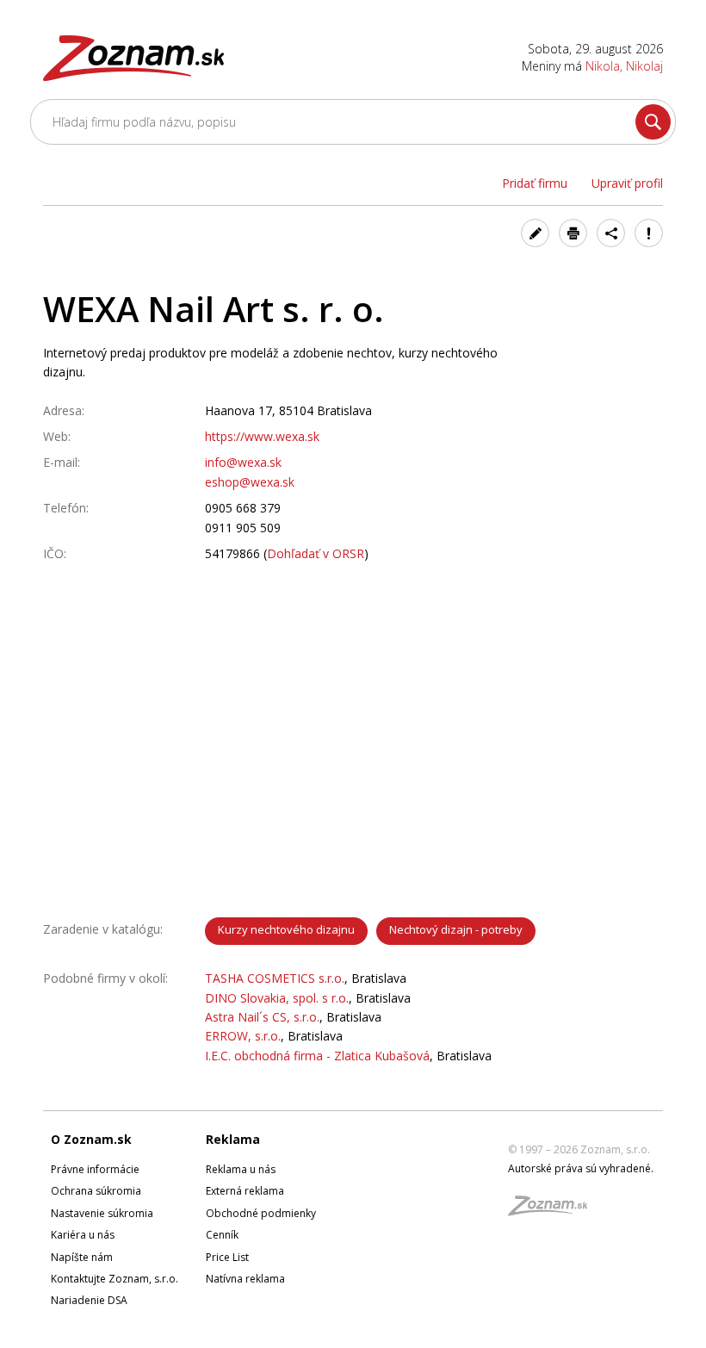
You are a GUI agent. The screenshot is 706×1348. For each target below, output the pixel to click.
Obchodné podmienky (261, 1213)
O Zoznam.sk (91, 1139)
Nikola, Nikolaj (624, 66)
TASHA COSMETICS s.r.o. (274, 978)
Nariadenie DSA (89, 1300)
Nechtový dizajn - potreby (456, 929)
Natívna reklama (245, 1278)
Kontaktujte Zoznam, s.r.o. (114, 1278)
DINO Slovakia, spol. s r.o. (277, 998)
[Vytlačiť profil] (573, 233)
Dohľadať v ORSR (315, 553)
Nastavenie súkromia (102, 1213)
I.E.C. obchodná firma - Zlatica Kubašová (317, 1055)
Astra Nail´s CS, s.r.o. (262, 1017)
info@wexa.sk (243, 462)
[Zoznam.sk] (553, 1210)
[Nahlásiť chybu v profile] (649, 233)
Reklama (233, 1139)
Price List (227, 1257)
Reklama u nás (241, 1169)
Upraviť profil (627, 183)
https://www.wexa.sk (262, 436)
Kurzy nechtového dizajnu (286, 929)
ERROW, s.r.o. (243, 1036)
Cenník (222, 1234)
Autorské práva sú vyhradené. (580, 1168)
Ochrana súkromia (96, 1190)
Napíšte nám (82, 1257)
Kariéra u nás (83, 1234)
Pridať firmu (534, 183)
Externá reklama (245, 1190)
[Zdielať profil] (611, 233)
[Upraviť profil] (535, 233)
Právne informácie (95, 1169)
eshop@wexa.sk (249, 482)
